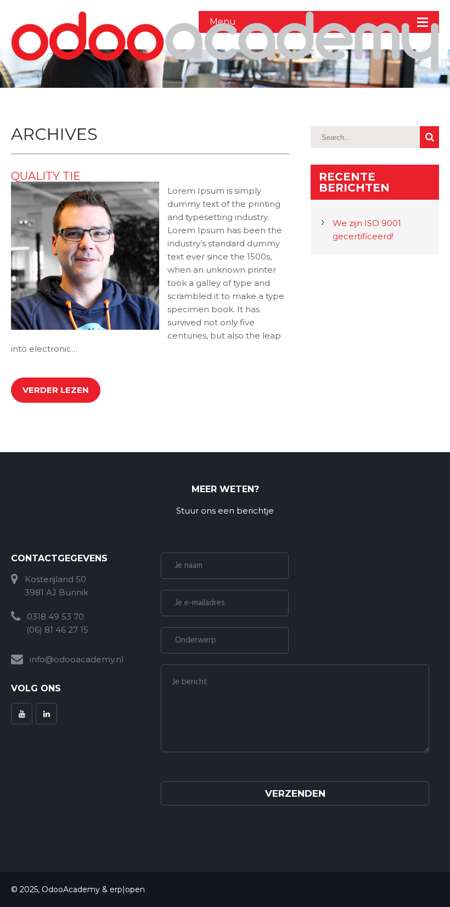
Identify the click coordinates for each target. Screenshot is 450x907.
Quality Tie (46, 176)
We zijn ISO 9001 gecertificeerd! (367, 229)
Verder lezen (55, 390)
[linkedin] (46, 713)
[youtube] (21, 713)
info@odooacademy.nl (76, 659)
